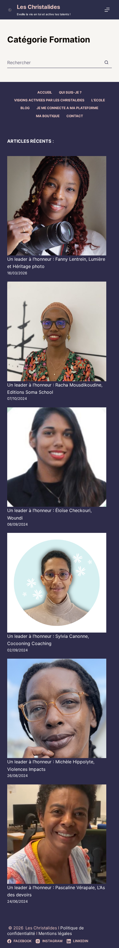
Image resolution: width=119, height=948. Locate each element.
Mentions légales (55, 933)
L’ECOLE (98, 100)
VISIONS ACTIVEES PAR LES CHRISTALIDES (49, 100)
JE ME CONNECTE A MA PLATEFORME (67, 108)
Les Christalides (38, 7)
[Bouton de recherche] (106, 62)
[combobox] (54, 62)
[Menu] (108, 9)
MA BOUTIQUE (48, 116)
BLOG (25, 108)
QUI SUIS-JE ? (70, 92)
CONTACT (74, 116)
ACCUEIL (44, 92)
